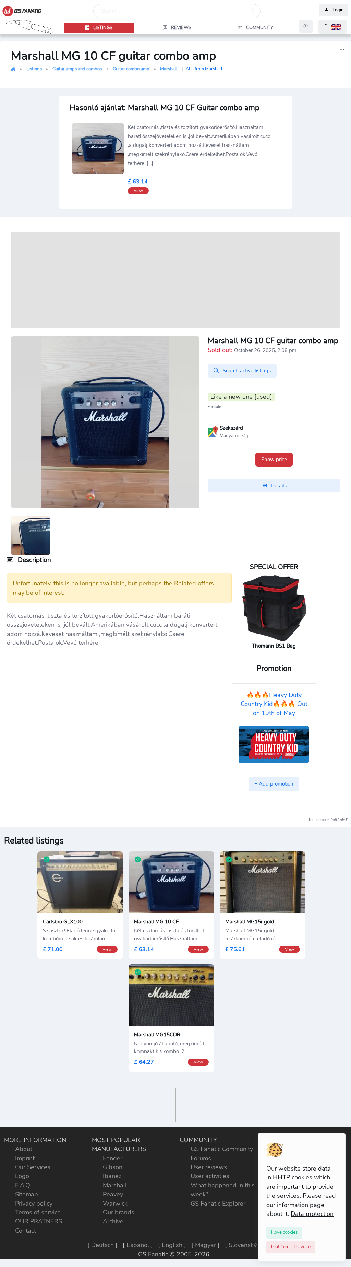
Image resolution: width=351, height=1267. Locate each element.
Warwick (115, 1203)
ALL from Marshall (204, 69)
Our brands (118, 1212)
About (23, 1149)
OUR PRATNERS (38, 1221)
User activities (210, 1176)
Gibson (112, 1167)
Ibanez (112, 1176)
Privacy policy (33, 1203)
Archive (113, 1221)
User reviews (209, 1167)
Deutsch (102, 1245)
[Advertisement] (175, 280)
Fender (112, 1158)
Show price (274, 459)
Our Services (32, 1167)
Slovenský (243, 1245)
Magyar (205, 1245)
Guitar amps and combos (77, 69)
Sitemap (26, 1194)
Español (137, 1245)
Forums (201, 1158)
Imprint (25, 1158)
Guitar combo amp (131, 69)
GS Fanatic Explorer (218, 1203)
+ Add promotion (273, 783)
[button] (332, 27)
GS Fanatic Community (222, 1149)
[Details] (342, 50)
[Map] (213, 431)
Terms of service (38, 1212)
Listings (34, 69)
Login (337, 10)
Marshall (169, 69)
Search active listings (246, 370)
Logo (22, 1176)
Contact (25, 1231)
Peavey (113, 1194)
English (172, 1245)
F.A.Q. (23, 1185)
